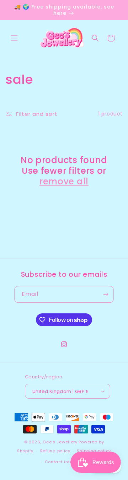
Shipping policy (94, 451)
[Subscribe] (105, 294)
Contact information (67, 462)
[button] (14, 38)
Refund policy (55, 451)
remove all (64, 181)
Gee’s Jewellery (60, 442)
